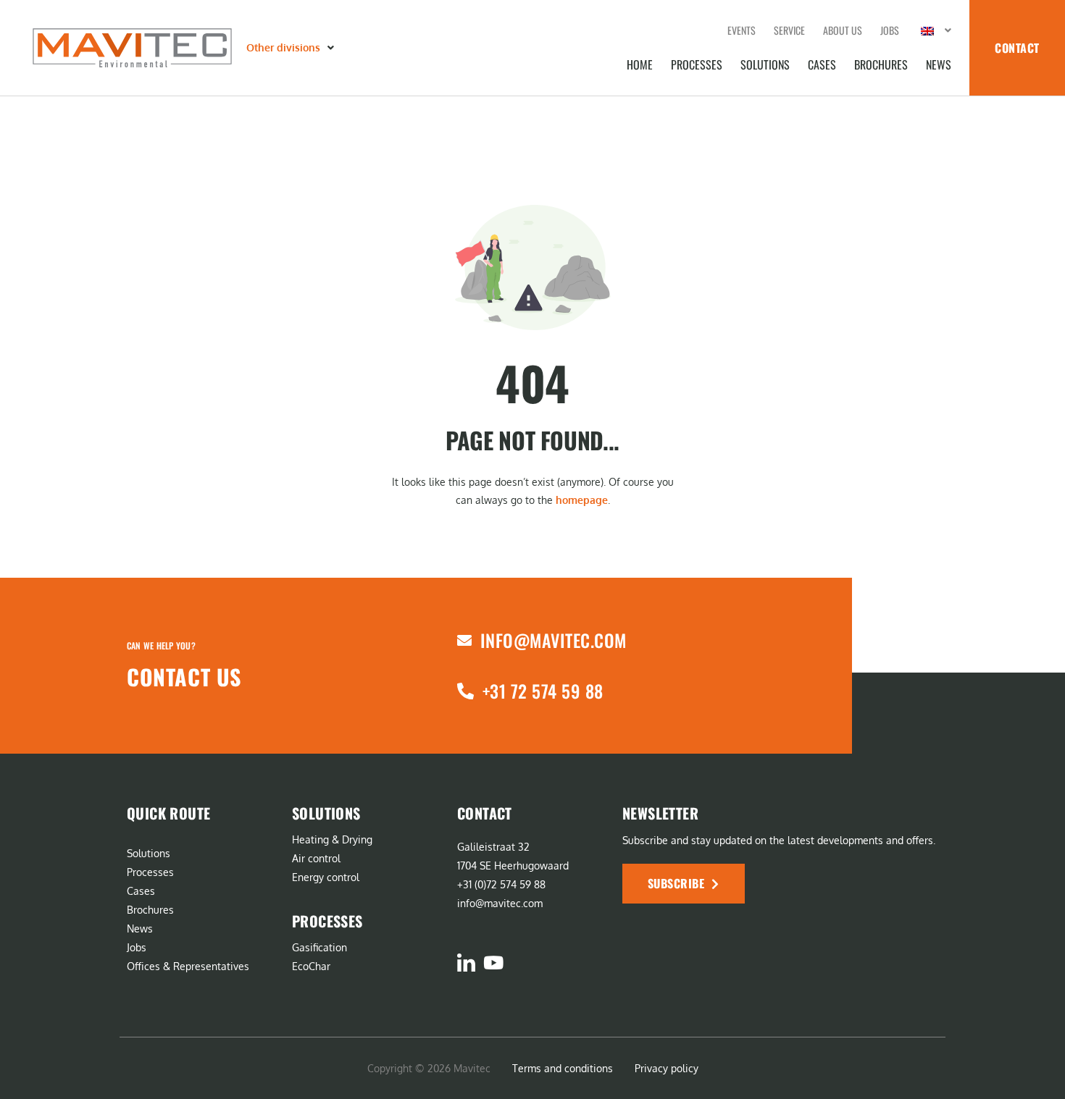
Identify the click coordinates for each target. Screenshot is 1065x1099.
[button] (291, 48)
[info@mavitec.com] (464, 640)
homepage (582, 500)
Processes (696, 64)
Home (640, 64)
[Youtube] (493, 962)
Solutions (765, 64)
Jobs (889, 30)
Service (789, 30)
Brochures (881, 64)
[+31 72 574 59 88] (465, 691)
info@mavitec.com (553, 640)
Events (741, 30)
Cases (822, 64)
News (938, 64)
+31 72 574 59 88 (543, 691)
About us (842, 30)
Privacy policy (666, 1068)
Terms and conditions (562, 1068)
